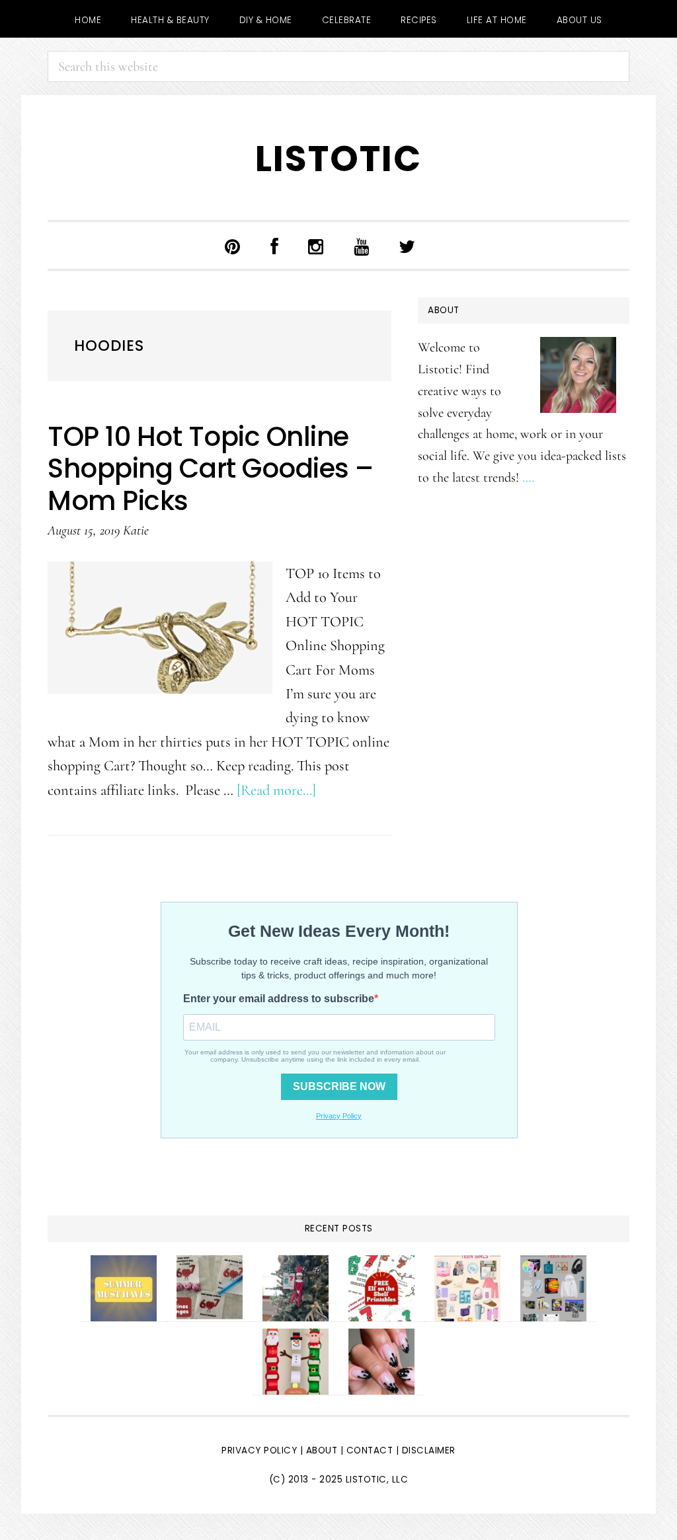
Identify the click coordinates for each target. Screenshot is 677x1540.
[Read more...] (276, 790)
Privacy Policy (259, 1450)
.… (528, 477)
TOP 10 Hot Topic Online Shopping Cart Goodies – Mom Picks (211, 468)
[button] (449, 249)
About (322, 1450)
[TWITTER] (407, 245)
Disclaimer (429, 1450)
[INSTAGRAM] (316, 245)
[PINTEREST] (233, 245)
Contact (371, 1450)
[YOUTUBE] (361, 245)
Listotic (338, 159)
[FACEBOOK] (274, 245)
